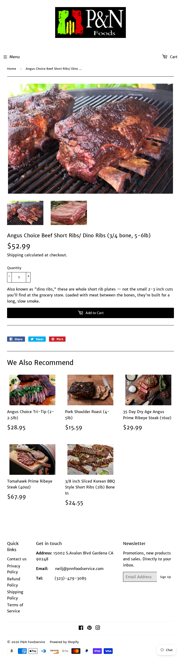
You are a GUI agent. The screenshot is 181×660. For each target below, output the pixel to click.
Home (11, 69)
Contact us (17, 559)
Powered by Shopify (64, 642)
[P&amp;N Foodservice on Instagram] (97, 628)
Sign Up (165, 577)
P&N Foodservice (32, 642)
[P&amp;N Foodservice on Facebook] (80, 628)
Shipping (15, 255)
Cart (173, 56)
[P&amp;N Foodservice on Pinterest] (89, 628)
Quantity (14, 268)
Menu (14, 56)
